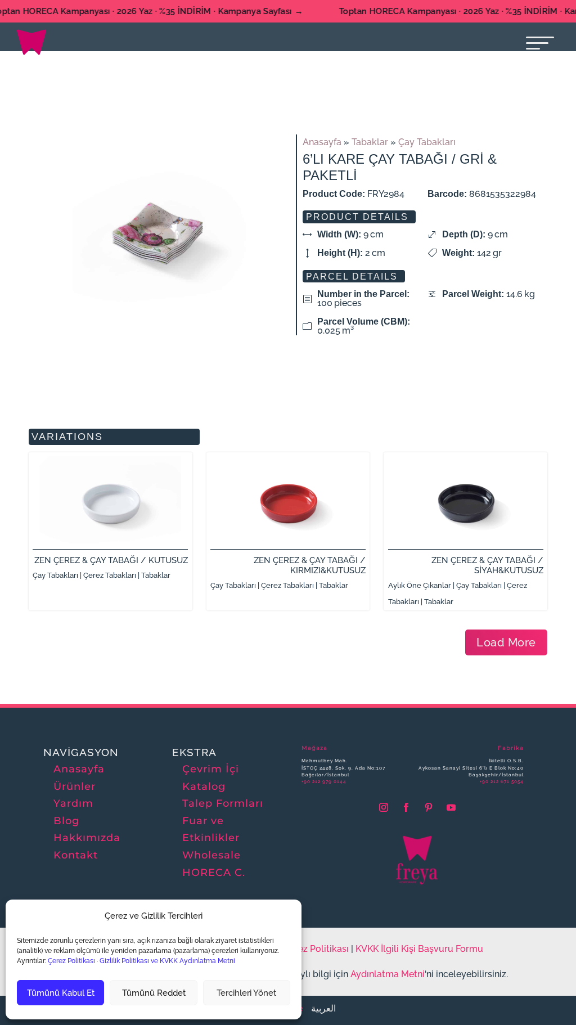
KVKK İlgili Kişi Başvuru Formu (419, 948)
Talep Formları (222, 803)
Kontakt (75, 855)
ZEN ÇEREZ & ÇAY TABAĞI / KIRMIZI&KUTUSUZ (310, 565)
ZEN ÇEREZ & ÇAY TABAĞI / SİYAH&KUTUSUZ (487, 565)
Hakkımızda (86, 837)
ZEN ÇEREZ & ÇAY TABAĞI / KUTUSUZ (111, 560)
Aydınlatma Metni (387, 974)
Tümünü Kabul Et (60, 993)
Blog (66, 821)
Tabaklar (370, 142)
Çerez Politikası (70, 961)
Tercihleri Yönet (246, 993)
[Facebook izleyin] (406, 807)
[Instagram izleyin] (384, 807)
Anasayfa (322, 142)
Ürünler (74, 786)
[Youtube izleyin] (451, 807)
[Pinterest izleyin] (429, 807)
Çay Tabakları (427, 142)
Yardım (73, 803)
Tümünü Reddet (154, 993)
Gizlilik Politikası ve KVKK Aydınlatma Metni (167, 961)
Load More (506, 642)
